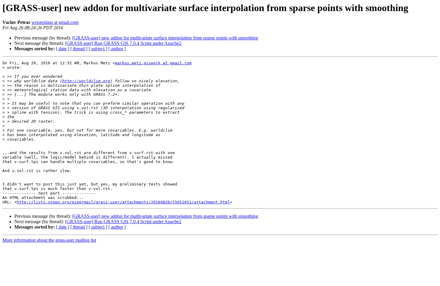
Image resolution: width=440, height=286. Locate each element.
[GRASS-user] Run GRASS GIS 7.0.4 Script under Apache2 (123, 43)
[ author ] (117, 48)
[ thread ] (78, 48)
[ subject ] (98, 48)
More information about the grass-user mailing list (49, 240)
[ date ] (62, 48)
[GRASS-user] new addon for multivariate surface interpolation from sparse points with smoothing (165, 37)
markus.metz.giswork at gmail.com (153, 63)
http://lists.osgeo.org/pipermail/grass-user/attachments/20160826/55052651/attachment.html (123, 202)
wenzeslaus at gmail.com (54, 22)
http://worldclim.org (86, 81)
